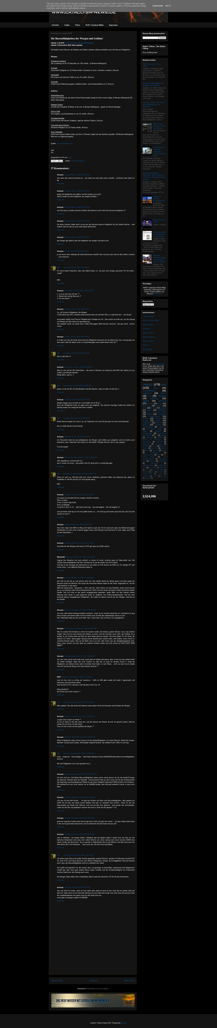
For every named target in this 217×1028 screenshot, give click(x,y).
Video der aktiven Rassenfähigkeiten (79, 43)
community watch (154, 429)
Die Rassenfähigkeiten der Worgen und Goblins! (77, 38)
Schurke (159, 423)
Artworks (155, 450)
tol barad (163, 476)
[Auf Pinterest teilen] (61, 161)
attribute (146, 446)
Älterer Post (129, 980)
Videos (77, 25)
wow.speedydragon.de (65, 143)
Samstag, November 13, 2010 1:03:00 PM (79, 656)
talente (163, 448)
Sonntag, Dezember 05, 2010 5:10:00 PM (78, 855)
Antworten (60, 184)
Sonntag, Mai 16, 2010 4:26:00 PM (77, 191)
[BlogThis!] (54, 161)
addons (160, 474)
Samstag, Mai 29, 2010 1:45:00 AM (76, 267)
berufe (163, 435)
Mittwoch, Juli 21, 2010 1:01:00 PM (77, 437)
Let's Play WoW (158, 470)
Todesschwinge (148, 455)
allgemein (147, 393)
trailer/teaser (148, 433)
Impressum (113, 25)
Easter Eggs (152, 467)
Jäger (149, 410)
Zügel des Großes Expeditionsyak (159, 198)
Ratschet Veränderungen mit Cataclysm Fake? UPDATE (159, 259)
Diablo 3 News (148, 333)
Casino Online (148, 316)
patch (163, 393)
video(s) (147, 384)
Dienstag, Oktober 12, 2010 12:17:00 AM (79, 543)
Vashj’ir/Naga (148, 427)
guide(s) (162, 401)
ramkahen (162, 461)
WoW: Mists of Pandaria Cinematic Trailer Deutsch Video (159, 151)
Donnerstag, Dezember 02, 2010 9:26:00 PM (80, 774)
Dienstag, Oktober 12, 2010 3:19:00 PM (80, 557)
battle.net (162, 427)
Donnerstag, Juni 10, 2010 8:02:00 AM (78, 367)
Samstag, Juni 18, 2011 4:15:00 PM (77, 887)
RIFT (152, 472)
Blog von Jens (148, 341)
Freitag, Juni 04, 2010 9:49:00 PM (76, 337)
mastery (159, 444)
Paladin (150, 414)
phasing (152, 461)
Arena (147, 450)
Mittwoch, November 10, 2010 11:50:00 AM (80, 610)
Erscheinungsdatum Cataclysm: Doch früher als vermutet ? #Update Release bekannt (154, 176)
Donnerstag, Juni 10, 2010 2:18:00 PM (77, 386)
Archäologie (147, 442)
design (154, 446)
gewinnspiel (146, 476)
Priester (146, 418)
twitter (160, 437)
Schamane (147, 423)
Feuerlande (162, 467)
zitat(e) (146, 401)
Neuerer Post (57, 980)
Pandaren (146, 472)
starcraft (149, 437)
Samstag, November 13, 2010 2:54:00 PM (78, 702)
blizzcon (158, 425)
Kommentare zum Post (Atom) (97, 989)
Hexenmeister (154, 416)
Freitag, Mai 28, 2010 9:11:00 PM (76, 251)
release (150, 403)
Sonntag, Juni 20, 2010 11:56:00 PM (76, 418)
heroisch (158, 418)
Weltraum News (149, 337)
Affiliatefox (158, 294)
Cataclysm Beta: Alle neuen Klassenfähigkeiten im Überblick (153, 104)
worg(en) (81, 161)
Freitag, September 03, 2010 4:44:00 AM (79, 495)
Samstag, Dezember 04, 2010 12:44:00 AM (80, 797)
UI (156, 435)
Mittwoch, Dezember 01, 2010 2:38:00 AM (79, 716)
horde (159, 403)
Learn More (157, 6)
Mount (163, 450)
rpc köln (154, 448)
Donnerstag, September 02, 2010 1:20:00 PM (80, 457)
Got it (168, 6)
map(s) (163, 408)
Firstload (146, 329)
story (145, 408)
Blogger (123, 1023)
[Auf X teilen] (57, 161)
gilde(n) (158, 431)
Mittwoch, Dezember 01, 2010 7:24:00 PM (78, 753)
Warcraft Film (147, 474)
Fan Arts (146, 406)
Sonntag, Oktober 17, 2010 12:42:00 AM (79, 578)
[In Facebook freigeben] (59, 161)
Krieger (145, 421)
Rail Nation (160, 472)
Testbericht (154, 452)
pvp (149, 396)
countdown (161, 414)
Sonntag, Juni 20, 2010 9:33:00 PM (77, 400)
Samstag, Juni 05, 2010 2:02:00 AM (76, 353)
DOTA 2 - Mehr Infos (151, 320)
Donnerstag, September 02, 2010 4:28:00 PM (79, 474)
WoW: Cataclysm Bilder (94, 25)
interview (146, 444)
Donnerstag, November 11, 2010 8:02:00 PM (80, 628)
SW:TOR (159, 442)
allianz (158, 406)
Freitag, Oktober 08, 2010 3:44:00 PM (78, 525)
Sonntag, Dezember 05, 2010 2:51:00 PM (79, 834)
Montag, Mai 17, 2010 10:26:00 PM (77, 207)
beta (156, 388)
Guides (67, 25)
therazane (154, 463)
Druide (153, 408)
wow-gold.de (148, 349)
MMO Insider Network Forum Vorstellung (159, 126)
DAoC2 (145, 345)
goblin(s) (74, 161)
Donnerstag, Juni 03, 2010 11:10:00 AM (78, 291)
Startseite (55, 25)
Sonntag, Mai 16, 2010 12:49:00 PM (77, 175)
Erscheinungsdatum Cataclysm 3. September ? (159, 234)
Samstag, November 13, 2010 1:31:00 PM (76, 677)
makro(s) (155, 476)
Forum (147, 470)
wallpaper (148, 478)
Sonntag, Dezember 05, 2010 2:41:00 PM (79, 818)
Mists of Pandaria (152, 440)
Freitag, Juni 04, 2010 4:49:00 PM (76, 309)
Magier (158, 421)
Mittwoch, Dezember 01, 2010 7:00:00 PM (79, 737)
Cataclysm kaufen (158, 364)
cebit (159, 455)
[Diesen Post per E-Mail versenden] (52, 161)
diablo (145, 431)
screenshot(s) (149, 391)
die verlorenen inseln (156, 412)
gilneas (145, 425)
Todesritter (162, 410)
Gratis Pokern (148, 325)
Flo (58, 267)
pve (164, 384)
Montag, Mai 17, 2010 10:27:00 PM (77, 221)
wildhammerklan (148, 465)
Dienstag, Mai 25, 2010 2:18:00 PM (77, 237)
